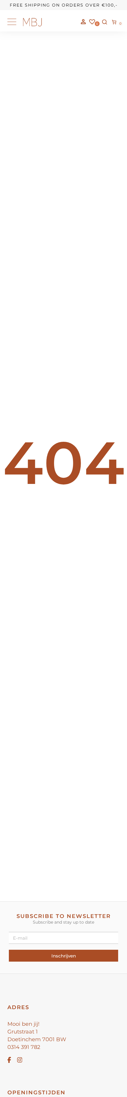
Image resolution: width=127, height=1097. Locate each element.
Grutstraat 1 (22, 1031)
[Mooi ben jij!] (32, 25)
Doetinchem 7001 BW (36, 1039)
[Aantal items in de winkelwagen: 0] (114, 22)
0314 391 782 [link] (23, 1047)
